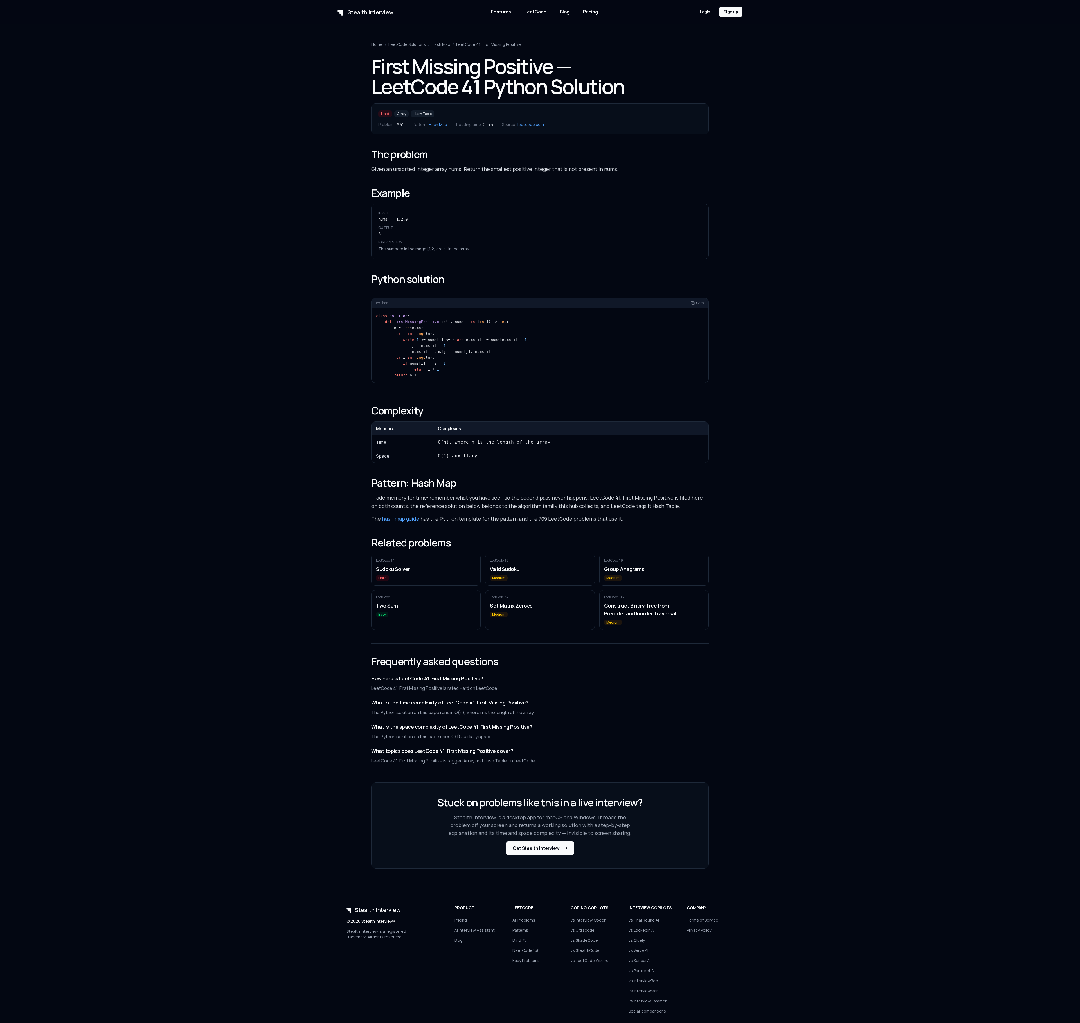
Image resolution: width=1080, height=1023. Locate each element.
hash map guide (400, 518)
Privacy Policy (699, 930)
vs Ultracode (583, 930)
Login (705, 11)
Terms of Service (702, 920)
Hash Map (441, 44)
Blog (565, 12)
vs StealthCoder (586, 950)
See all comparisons (647, 1011)
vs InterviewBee (643, 980)
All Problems (523, 920)
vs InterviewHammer (648, 1001)
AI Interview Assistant (474, 930)
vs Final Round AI (644, 920)
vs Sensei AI (640, 960)
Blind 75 (519, 940)
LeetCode (535, 12)
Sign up (731, 11)
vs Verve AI (638, 950)
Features (501, 12)
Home (376, 44)
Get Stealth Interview (536, 848)
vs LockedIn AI (642, 930)
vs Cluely (637, 940)
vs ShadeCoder (585, 940)
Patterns (520, 930)
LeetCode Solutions (407, 44)
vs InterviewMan (644, 990)
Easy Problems (526, 960)
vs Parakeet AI (642, 970)
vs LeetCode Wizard (590, 960)
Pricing (590, 12)
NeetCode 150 (526, 950)
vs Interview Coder (588, 920)
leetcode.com (531, 124)
